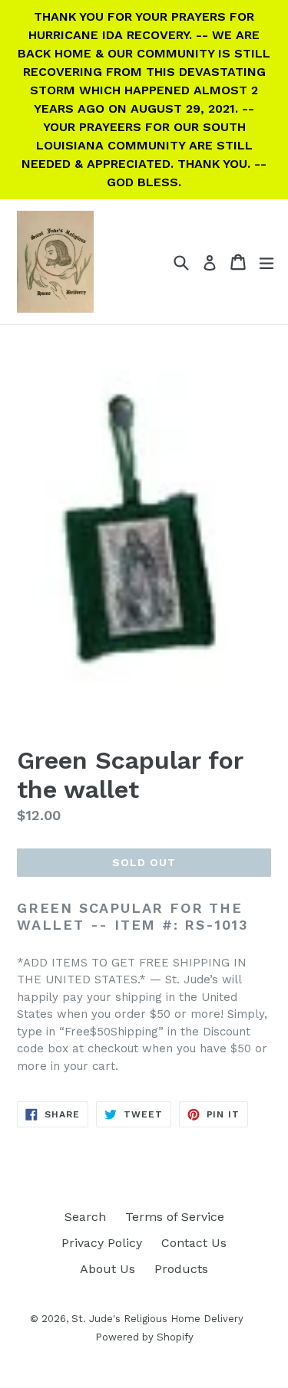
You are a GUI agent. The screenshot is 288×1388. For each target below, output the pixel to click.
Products (181, 1269)
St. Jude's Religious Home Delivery (157, 1318)
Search (85, 1216)
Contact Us (194, 1242)
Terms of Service (174, 1216)
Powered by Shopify (144, 1337)
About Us (107, 1269)
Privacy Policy (101, 1242)
